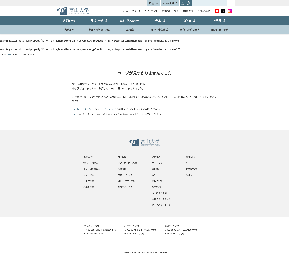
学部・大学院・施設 (99, 29)
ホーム (125, 10)
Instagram (191, 168)
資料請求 (166, 10)
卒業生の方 (160, 20)
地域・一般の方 (99, 20)
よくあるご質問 (159, 192)
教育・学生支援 (159, 29)
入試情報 (129, 29)
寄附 (176, 10)
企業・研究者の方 (129, 20)
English (153, 3)
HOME (4, 54)
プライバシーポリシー (162, 204)
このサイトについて (161, 198)
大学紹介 (69, 29)
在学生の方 (190, 20)
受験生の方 (69, 20)
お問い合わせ (203, 10)
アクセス (136, 10)
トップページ (84, 109)
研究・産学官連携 (189, 29)
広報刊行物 (188, 10)
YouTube (190, 156)
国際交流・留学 (219, 29)
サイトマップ (151, 10)
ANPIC (170, 3)
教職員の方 (220, 20)
